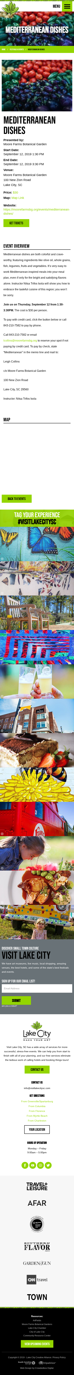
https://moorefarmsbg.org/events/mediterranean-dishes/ (36, 211)
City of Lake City (37, 1332)
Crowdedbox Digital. (44, 1368)
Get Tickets (16, 223)
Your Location (37, 1129)
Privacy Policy (58, 1357)
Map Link (18, 198)
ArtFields (37, 1320)
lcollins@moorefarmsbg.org (20, 340)
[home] (10, 8)
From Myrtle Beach (37, 1115)
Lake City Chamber (37, 1328)
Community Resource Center (37, 1336)
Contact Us (37, 1069)
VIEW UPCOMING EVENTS (37, 1344)
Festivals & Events (17, 49)
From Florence (37, 1111)
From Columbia (37, 1106)
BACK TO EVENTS (17, 499)
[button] (67, 6)
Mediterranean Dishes (36, 49)
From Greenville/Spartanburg (37, 1101)
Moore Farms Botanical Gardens (37, 1324)
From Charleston (37, 1120)
